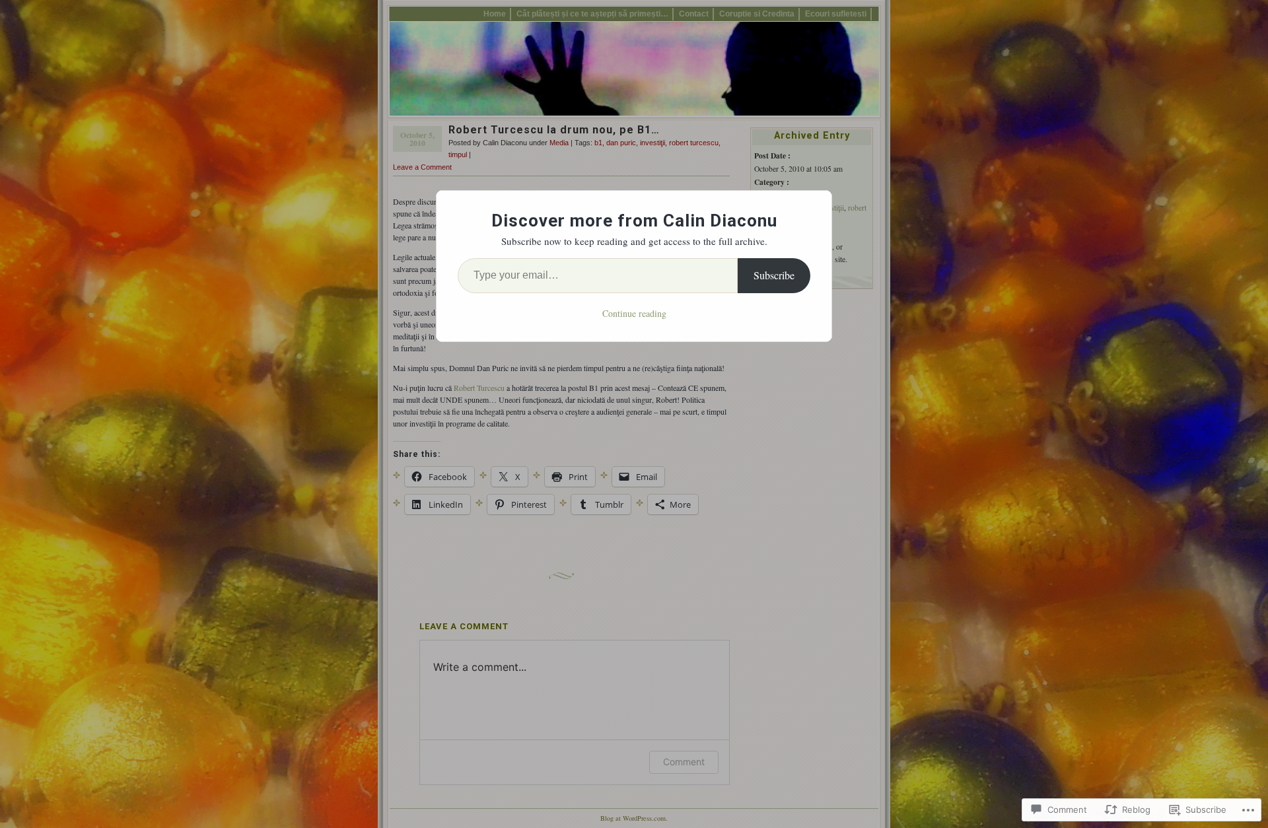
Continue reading (634, 313)
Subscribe (774, 275)
